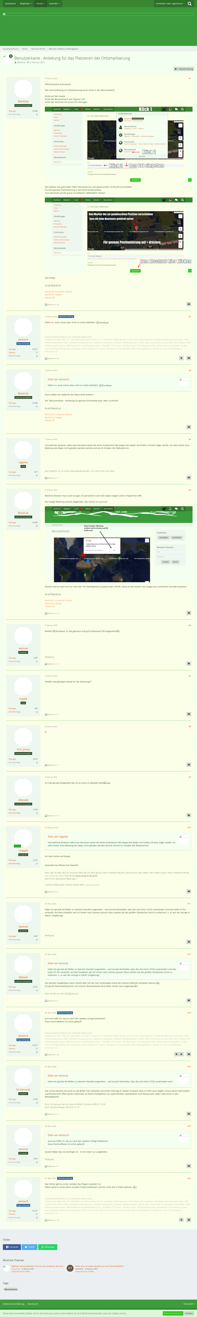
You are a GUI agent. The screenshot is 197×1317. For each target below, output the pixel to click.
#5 (190, 490)
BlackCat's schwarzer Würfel (58, 291)
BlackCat (21, 62)
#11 (189, 903)
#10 (189, 827)
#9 (190, 777)
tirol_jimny (16, 1269)
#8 (190, 726)
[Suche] (189, 3)
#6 (190, 625)
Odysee (48, 297)
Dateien (12, 352)
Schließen (189, 1313)
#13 (189, 1012)
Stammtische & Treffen (21, 1271)
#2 (190, 316)
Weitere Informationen (173, 1313)
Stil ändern (188, 1303)
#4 (190, 439)
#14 (189, 1066)
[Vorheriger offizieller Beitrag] (176, 1054)
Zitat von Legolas (58, 836)
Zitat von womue (58, 963)
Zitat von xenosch (58, 379)
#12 (189, 954)
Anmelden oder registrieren (169, 3)
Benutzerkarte (11, 1289)
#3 (190, 370)
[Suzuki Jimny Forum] (98, 27)
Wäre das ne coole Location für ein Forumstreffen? (99, 1266)
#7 (190, 676)
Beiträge (12, 111)
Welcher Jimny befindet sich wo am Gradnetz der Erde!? (38, 1266)
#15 (189, 1126)
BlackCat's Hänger (53, 294)
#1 (190, 78)
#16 (189, 1178)
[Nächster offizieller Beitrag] (181, 358)
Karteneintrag (14, 711)
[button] (12, 1247)
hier (52, 322)
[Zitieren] (188, 304)
